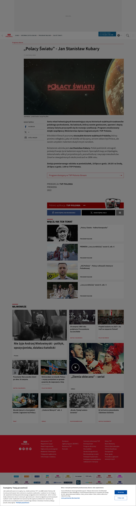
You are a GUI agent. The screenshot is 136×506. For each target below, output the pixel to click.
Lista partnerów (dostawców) (70, 498)
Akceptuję (121, 492)
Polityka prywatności (22, 503)
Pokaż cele (121, 498)
